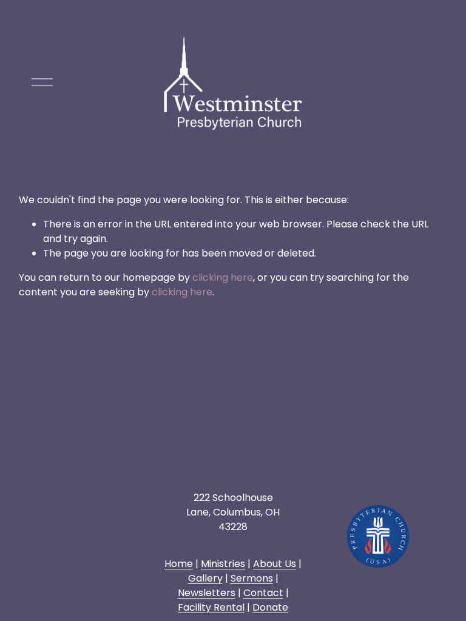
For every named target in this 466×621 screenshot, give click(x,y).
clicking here (222, 277)
